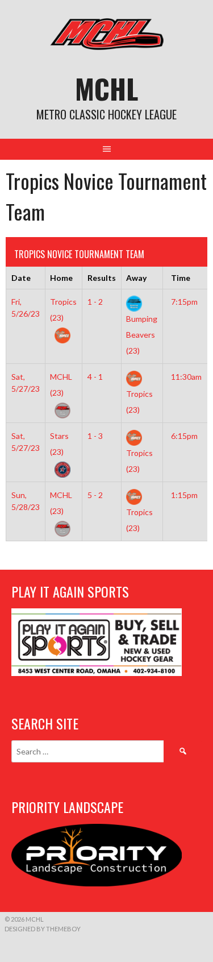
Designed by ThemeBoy (43, 928)
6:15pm (184, 436)
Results (101, 278)
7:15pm (184, 301)
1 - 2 (95, 301)
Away (136, 278)
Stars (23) (59, 444)
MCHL (106, 88)
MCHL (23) (61, 384)
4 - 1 (95, 377)
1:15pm (184, 495)
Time (180, 278)
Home (61, 278)
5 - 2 (95, 495)
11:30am (186, 377)
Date (21, 278)
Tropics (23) (63, 309)
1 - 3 (95, 436)
